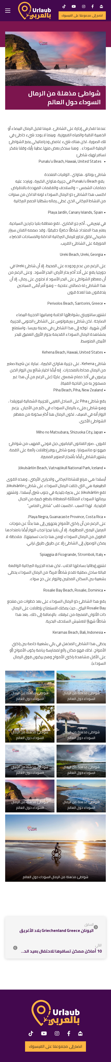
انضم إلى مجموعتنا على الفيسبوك (82, 15)
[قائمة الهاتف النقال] (7, 11)
